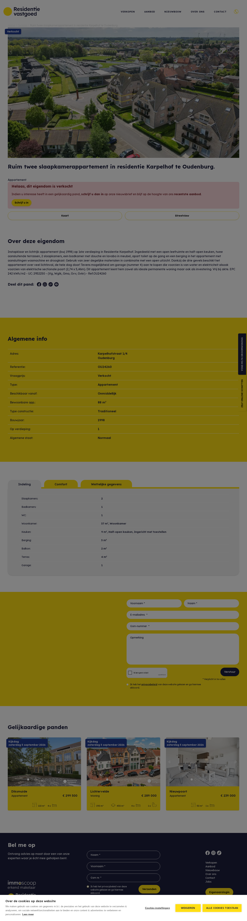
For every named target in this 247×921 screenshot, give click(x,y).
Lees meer (28, 914)
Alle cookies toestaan (222, 908)
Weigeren (188, 908)
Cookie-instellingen (157, 908)
